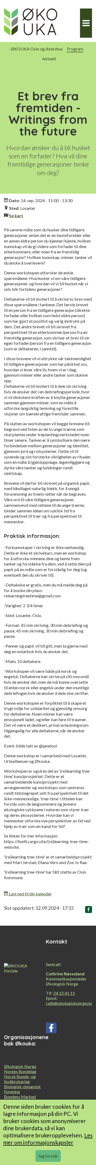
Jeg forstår (48, 1155)
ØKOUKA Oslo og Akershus (37, 48)
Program (75, 48)
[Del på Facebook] (88, 910)
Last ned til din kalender (30, 893)
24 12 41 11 (64, 993)
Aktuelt (49, 58)
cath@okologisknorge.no (69, 1003)
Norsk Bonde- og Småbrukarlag (20, 1079)
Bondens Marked (20, 1096)
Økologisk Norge (20, 1066)
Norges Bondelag (20, 1071)
